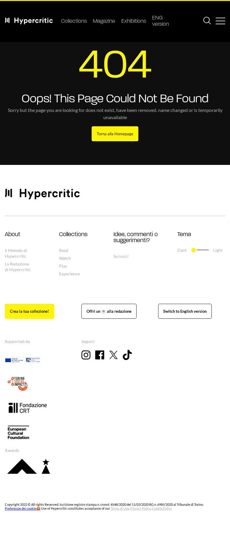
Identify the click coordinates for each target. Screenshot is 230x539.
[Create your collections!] (29, 311)
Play (63, 265)
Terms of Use (120, 508)
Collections (74, 21)
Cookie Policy (162, 508)
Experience (69, 273)
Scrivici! (121, 256)
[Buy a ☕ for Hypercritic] (109, 311)
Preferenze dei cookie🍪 (22, 508)
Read (63, 250)
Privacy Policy (140, 508)
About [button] (12, 235)
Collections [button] (73, 235)
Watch (65, 258)
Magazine (104, 21)
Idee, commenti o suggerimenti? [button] (136, 238)
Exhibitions (133, 21)
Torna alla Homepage (115, 133)
